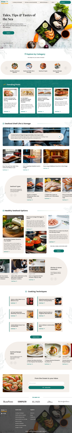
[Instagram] (3, 413)
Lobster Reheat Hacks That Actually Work (18, 325)
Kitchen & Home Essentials (31, 2)
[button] (6, 68)
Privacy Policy (33, 419)
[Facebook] (1, 413)
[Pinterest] (5, 413)
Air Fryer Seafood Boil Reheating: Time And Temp (18, 313)
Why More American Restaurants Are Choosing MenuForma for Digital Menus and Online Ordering (36, 278)
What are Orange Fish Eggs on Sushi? (35, 217)
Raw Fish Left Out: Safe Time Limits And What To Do (10, 166)
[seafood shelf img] (12, 156)
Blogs (31, 415)
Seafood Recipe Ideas (43, 71)
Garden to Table (18, 427)
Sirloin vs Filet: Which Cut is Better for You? (18, 300)
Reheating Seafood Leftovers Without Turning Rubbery (46, 300)
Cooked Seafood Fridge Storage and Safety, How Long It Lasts (27, 135)
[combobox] (65, 2)
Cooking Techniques (57, 71)
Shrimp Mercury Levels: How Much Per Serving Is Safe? (58, 231)
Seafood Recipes (44, 2)
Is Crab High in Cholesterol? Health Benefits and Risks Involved (26, 100)
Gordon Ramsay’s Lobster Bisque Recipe (52, 361)
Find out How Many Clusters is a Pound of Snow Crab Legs (52, 196)
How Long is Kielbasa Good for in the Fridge (55, 166)
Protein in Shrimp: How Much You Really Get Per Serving (10, 99)
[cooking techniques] (30, 301)
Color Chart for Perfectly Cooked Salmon (61, 98)
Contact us (32, 417)
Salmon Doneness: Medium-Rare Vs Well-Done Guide (44, 99)
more (53, 2)
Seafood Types (29, 71)
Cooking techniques (17, 2)
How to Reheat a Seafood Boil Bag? (46, 325)
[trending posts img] (10, 92)
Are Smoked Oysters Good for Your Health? (12, 240)
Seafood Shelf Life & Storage (14, 71)
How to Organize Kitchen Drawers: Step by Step (18, 276)
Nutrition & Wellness (19, 423)
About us (32, 413)
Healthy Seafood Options (20, 415)
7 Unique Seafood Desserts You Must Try (34, 361)
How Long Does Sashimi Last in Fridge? (31, 166)
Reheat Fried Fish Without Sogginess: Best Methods (45, 313)
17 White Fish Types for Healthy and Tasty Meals (34, 195)
